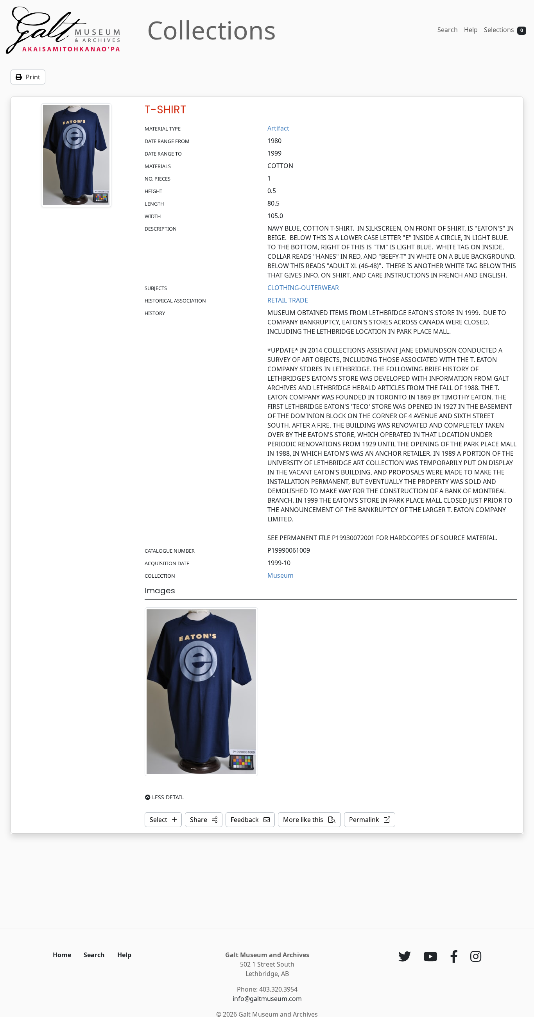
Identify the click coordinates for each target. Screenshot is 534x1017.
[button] (203, 819)
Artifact (278, 128)
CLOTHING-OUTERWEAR (303, 287)
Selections (503, 29)
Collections (211, 30)
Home (62, 955)
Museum (280, 575)
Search (447, 29)
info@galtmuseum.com (267, 998)
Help (471, 29)
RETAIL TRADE (287, 300)
